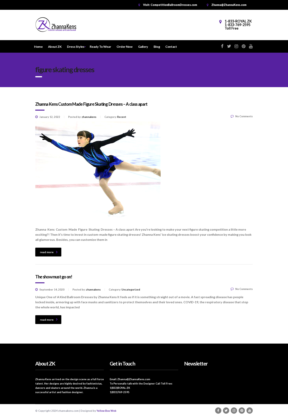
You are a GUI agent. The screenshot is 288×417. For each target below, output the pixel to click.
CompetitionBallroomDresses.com (174, 4)
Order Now (124, 46)
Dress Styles (75, 46)
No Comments (244, 116)
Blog (157, 46)
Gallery (143, 46)
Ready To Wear (100, 46)
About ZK (55, 46)
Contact (171, 46)
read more (46, 252)
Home (38, 46)
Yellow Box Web (106, 410)
